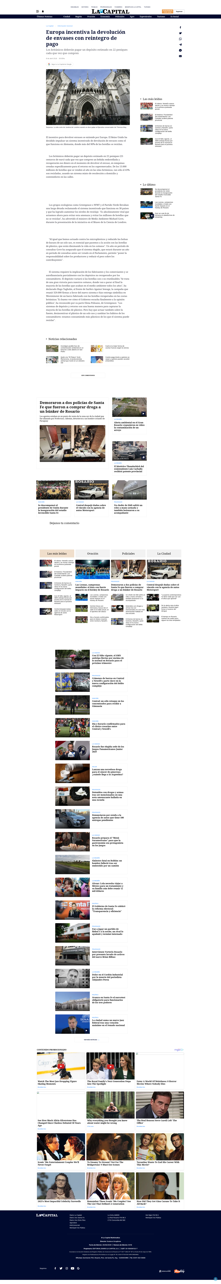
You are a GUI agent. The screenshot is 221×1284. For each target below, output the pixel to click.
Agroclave (73, 1223)
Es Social (175, 16)
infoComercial (75, 1225)
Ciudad (66, 16)
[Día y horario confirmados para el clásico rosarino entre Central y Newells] (92, 619)
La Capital (49, 26)
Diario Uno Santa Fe (77, 1218)
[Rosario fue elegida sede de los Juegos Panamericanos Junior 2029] (91, 750)
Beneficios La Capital (133, 7)
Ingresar (179, 11)
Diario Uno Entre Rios (77, 1220)
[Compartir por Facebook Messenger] (180, 50)
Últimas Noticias (44, 16)
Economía (105, 16)
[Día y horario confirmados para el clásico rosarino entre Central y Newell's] (91, 727)
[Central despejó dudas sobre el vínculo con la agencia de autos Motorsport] (91, 498)
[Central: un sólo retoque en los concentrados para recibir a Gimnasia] (91, 704)
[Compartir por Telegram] (180, 44)
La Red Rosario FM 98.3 (117, 1218)
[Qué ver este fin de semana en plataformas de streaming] (157, 215)
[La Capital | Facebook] (55, 1268)
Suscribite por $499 (167, 11)
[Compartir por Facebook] (180, 27)
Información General (65, 26)
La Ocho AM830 (113, 1215)
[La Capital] (110, 11)
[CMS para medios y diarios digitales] (165, 1271)
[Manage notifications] (215, 1279)
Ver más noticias (90, 1040)
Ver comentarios (88, 375)
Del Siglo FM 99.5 (152, 1215)
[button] (37, 11)
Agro (132, 16)
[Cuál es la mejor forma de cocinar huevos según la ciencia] (110, 348)
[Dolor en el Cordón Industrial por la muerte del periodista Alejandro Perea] (91, 978)
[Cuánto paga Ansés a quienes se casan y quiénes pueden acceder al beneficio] (110, 360)
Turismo (147, 7)
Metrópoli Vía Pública (77, 1228)
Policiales (119, 16)
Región (78, 16)
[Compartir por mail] (180, 56)
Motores (84, 7)
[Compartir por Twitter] (180, 33)
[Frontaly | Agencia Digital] (178, 1271)
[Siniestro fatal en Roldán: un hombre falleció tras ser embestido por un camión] (91, 864)
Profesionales (106, 7)
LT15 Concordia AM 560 (116, 1220)
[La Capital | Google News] (78, 1268)
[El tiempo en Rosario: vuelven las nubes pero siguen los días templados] (164, 619)
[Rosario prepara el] (91, 841)
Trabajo (94, 7)
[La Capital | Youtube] (72, 1268)
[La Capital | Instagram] (66, 1268)
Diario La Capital (76, 1215)
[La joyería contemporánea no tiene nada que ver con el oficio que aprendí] (164, 597)
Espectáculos (146, 16)
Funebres (118, 7)
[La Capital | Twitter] (61, 1268)
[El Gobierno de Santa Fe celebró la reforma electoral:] (91, 910)
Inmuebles (75, 7)
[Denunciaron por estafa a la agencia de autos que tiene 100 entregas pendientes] (91, 819)
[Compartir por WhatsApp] (180, 39)
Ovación (91, 16)
